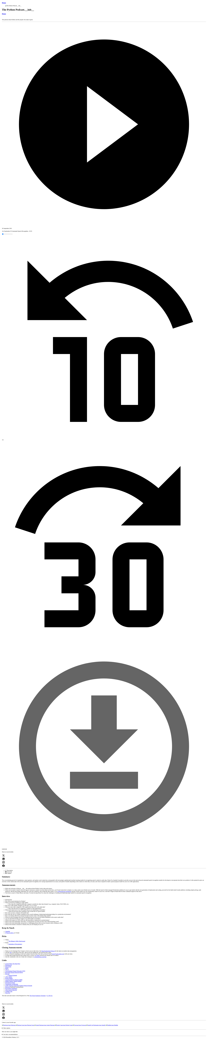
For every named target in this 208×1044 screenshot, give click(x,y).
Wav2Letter (8, 966)
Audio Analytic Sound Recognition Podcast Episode (18, 985)
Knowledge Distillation (11, 988)
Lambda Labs (8, 991)
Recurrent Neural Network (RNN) (14, 972)
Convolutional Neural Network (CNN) (15, 971)
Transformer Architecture (11, 984)
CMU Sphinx (8, 977)
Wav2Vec (7, 993)
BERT (7, 968)
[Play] (104, 124)
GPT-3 (7, 969)
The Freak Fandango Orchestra (38, 995)
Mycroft (7, 974)
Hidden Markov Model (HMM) (13, 981)
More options (6, 1028)
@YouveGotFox (9, 933)
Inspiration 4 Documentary (15, 944)
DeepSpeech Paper (10, 982)
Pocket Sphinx (9, 978)
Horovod (7, 987)
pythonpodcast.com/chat (40, 957)
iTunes (38, 955)
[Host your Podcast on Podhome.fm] (104, 1042)
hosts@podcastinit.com (58, 954)
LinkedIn (7, 931)
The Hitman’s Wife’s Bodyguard (16, 941)
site (10, 952)
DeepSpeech (8, 965)
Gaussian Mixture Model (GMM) (13, 979)
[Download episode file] (104, 847)
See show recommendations (10, 1034)
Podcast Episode (12, 975)
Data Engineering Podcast (48, 951)
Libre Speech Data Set (11, 990)
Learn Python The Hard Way (12, 963)
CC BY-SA (49, 995)
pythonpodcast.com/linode (64, 891)
